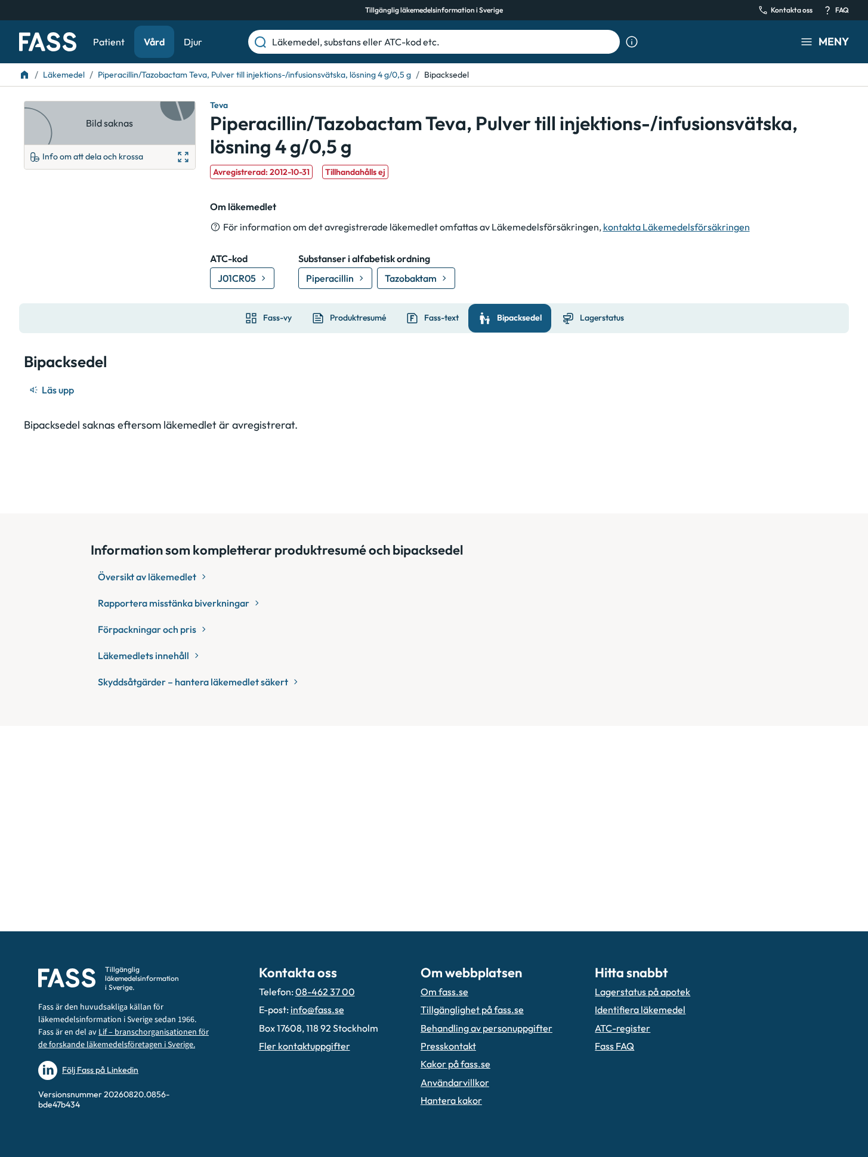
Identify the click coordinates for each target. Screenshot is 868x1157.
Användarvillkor (455, 1082)
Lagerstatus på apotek (642, 992)
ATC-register (622, 1028)
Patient (109, 42)
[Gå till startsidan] (47, 42)
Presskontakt (448, 1046)
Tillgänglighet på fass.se (472, 1010)
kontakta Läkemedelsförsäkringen (676, 227)
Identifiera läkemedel (640, 1010)
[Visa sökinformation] (632, 42)
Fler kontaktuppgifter (304, 1046)
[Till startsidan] (24, 74)
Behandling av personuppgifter (486, 1028)
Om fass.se (444, 992)
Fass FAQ (614, 1046)
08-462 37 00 (325, 992)
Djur (193, 42)
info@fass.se (317, 1010)
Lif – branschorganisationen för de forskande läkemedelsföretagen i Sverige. (123, 1038)
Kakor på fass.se (455, 1064)
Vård (154, 42)
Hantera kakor (451, 1100)
